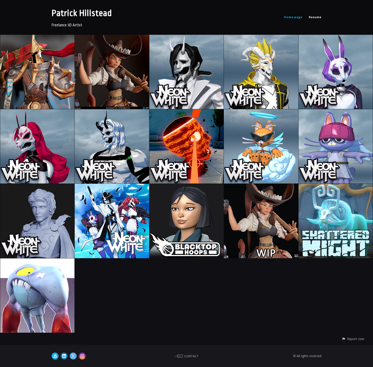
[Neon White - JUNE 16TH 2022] (112, 186)
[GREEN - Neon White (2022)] (112, 112)
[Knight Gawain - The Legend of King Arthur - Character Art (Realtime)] (37, 37)
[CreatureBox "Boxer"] (37, 261)
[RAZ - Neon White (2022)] (336, 112)
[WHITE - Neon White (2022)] (186, 37)
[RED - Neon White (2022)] (37, 112)
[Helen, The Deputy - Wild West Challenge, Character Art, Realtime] (112, 37)
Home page (293, 17)
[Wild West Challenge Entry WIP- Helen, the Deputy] (261, 186)
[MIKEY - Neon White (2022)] (261, 112)
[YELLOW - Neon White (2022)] (261, 37)
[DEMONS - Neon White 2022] (186, 112)
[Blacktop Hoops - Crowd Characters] (186, 186)
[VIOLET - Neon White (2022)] (336, 37)
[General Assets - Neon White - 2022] (37, 186)
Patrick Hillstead (82, 13)
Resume (315, 17)
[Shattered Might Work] (336, 186)
